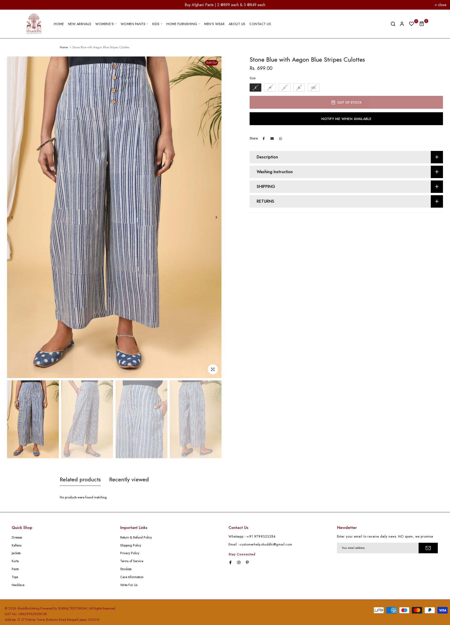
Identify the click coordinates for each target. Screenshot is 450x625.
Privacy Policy (129, 553)
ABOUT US (237, 24)
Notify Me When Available (346, 118)
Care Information (131, 577)
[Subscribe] (428, 548)
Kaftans (16, 545)
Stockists (125, 569)
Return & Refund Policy (136, 537)
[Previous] (16, 217)
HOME (59, 24)
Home (64, 47)
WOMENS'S (104, 24)
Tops (15, 577)
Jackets (16, 553)
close (10, 5)
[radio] (255, 87)
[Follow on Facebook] (230, 562)
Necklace (18, 585)
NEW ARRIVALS (79, 24)
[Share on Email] (272, 138)
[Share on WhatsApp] (280, 138)
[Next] (212, 217)
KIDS (156, 24)
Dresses (17, 537)
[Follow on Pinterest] (247, 562)
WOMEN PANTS (133, 24)
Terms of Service (131, 561)
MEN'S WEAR (214, 24)
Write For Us (128, 585)
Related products (80, 479)
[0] (411, 23)
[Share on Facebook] (264, 138)
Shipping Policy (130, 545)
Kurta (15, 561)
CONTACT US (260, 24)
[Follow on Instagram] (239, 562)
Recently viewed (129, 479)
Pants (15, 569)
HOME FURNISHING (181, 24)
